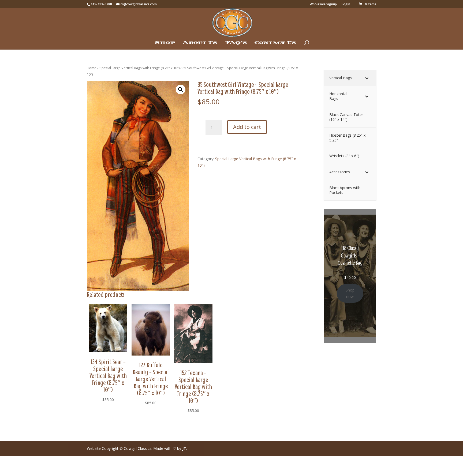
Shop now (350, 293)
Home (91, 67)
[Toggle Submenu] (366, 78)
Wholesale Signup (323, 4)
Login (346, 4)
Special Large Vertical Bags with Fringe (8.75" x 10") (139, 67)
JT (184, 448)
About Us (200, 43)
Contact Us (275, 43)
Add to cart (247, 126)
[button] (180, 89)
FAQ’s (236, 43)
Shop (165, 43)
